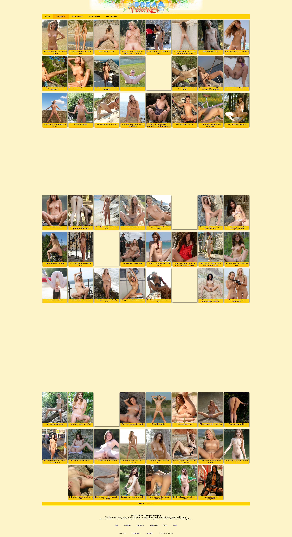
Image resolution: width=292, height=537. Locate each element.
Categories (61, 16)
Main (116, 525)
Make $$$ (149, 533)
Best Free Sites (140, 525)
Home (47, 16)
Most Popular (112, 16)
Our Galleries (127, 525)
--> (152, 503)
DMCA (165, 525)
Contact (175, 525)
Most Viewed (94, 16)
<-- (144, 503)
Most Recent (77, 16)
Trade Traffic (136, 533)
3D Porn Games (154, 525)
